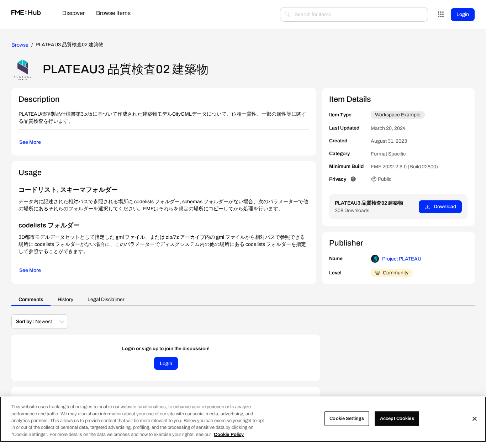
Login (462, 14)
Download (445, 206)
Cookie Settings (346, 418)
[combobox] (354, 14)
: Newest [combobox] (34, 321)
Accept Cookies (397, 418)
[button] (353, 179)
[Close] (474, 419)
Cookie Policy (229, 434)
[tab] (73, 13)
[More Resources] (441, 14)
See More (30, 142)
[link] (26, 13)
